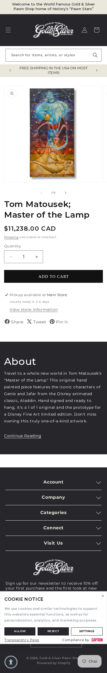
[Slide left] (41, 193)
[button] (8, 30)
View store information (34, 309)
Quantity (12, 246)
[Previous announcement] (10, 70)
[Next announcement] (97, 70)
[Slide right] (66, 193)
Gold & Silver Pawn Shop (60, 658)
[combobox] (53, 55)
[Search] (95, 55)
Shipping (11, 237)
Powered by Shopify (54, 663)
